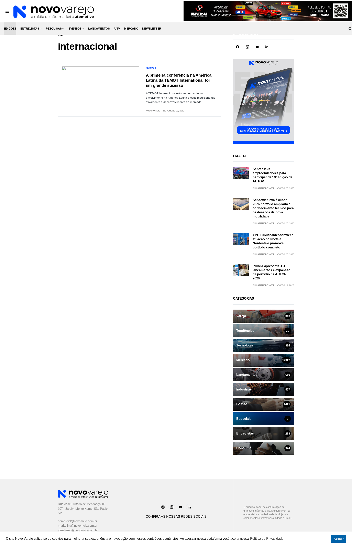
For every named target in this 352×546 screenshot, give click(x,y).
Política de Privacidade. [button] (267, 538)
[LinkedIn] (266, 47)
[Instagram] (247, 47)
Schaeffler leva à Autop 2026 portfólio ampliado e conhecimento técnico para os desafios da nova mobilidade (273, 208)
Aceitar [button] (338, 538)
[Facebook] (237, 47)
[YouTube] (257, 47)
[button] (7, 11)
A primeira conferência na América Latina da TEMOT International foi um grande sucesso (178, 80)
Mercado (151, 68)
